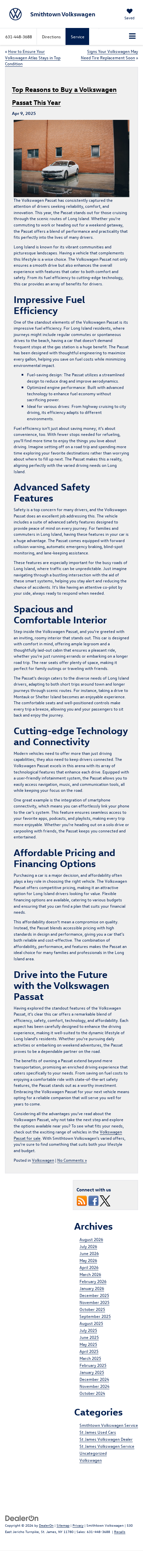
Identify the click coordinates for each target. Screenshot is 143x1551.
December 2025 (94, 1295)
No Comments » (72, 1160)
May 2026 (88, 1260)
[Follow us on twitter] (105, 1200)
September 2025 (95, 1316)
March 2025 (90, 1358)
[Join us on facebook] (93, 1200)
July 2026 (88, 1246)
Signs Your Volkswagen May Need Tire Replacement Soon (109, 54)
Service (77, 36)
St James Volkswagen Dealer (106, 1439)
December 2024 (94, 1379)
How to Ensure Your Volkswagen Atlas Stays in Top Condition (33, 57)
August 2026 (91, 1239)
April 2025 (88, 1351)
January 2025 (91, 1372)
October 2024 (92, 1393)
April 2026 (88, 1267)
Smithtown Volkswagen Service (108, 1425)
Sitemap (63, 1525)
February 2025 (92, 1365)
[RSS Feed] (81, 1200)
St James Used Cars (97, 1432)
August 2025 (91, 1323)
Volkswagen (43, 1160)
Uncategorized (93, 1453)
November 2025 (94, 1302)
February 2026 (92, 1281)
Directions (51, 36)
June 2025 (89, 1337)
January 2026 (91, 1288)
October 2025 (92, 1309)
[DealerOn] (22, 1517)
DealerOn (46, 1525)
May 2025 (88, 1344)
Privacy (77, 1525)
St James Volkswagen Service (106, 1446)
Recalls (119, 1531)
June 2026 (89, 1253)
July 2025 (88, 1330)
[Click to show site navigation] (132, 36)
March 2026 (90, 1274)
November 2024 (94, 1386)
